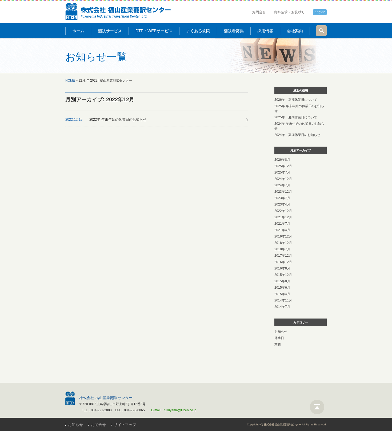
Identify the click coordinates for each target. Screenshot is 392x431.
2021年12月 (283, 217)
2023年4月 (282, 204)
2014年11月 (283, 300)
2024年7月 (282, 185)
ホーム (78, 31)
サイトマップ (125, 424)
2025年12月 (283, 166)
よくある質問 (198, 31)
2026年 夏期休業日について (295, 100)
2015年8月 (282, 281)
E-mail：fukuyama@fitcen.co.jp (174, 410)
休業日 (279, 338)
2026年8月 (282, 160)
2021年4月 (282, 230)
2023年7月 (282, 198)
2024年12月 (283, 179)
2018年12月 (283, 243)
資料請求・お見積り (289, 12)
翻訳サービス (110, 31)
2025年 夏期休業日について (295, 117)
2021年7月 (282, 223)
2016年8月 (282, 268)
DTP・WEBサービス (154, 31)
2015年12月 (283, 275)
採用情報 (265, 31)
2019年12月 (283, 236)
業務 (277, 344)
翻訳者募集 (234, 31)
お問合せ (259, 12)
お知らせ (280, 331)
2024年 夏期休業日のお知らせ (297, 135)
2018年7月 (282, 249)
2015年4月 (282, 294)
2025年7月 (282, 172)
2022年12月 (283, 211)
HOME (70, 80)
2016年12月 (283, 262)
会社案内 (295, 31)
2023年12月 (283, 192)
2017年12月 (283, 255)
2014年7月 (282, 307)
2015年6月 (282, 287)
